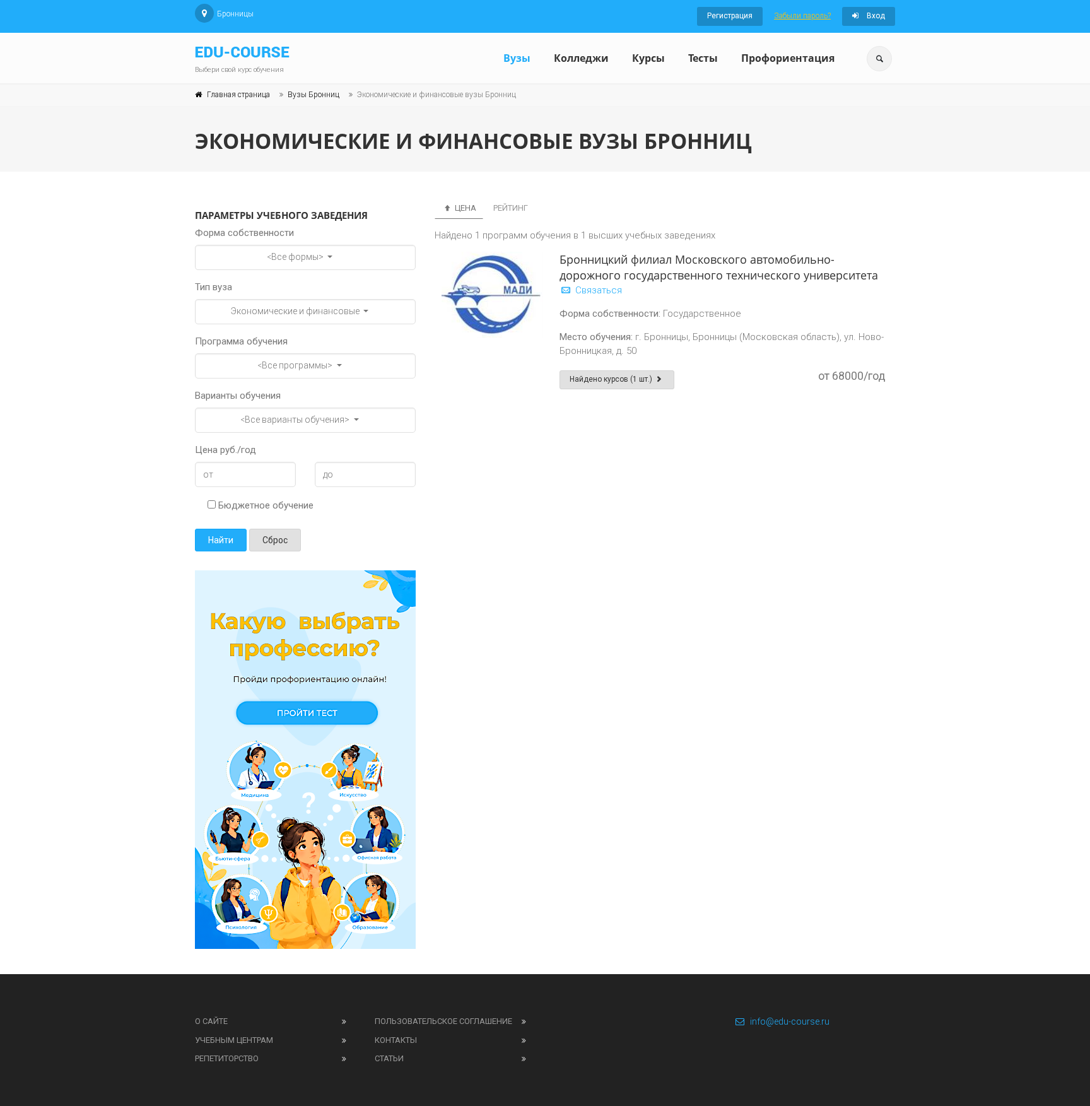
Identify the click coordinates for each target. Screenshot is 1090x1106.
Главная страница (238, 94)
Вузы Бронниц (313, 94)
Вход (875, 15)
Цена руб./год (225, 450)
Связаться (597, 290)
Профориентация (788, 58)
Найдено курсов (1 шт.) (612, 379)
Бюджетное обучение (265, 505)
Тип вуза (213, 287)
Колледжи (581, 58)
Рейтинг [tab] (510, 208)
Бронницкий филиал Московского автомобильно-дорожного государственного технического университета (719, 267)
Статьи (389, 1058)
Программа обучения (241, 341)
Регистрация (730, 15)
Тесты (703, 58)
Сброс (275, 540)
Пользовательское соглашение (443, 1021)
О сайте (211, 1021)
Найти (220, 540)
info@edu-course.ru (789, 1021)
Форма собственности (244, 232)
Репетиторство (227, 1058)
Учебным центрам (234, 1040)
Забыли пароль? (802, 15)
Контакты (396, 1040)
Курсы (648, 58)
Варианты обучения (238, 395)
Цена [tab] (464, 208)
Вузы (516, 58)
